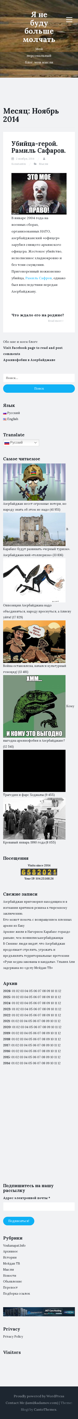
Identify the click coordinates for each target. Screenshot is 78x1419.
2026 (6, 991)
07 (39, 991)
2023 (6, 1009)
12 (59, 997)
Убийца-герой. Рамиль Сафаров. (38, 147)
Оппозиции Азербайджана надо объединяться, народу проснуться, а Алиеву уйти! (37, 611)
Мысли (43, 164)
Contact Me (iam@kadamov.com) (32, 1403)
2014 (6, 1063)
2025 (6, 997)
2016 (6, 1051)
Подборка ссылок (16, 1293)
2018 (6, 1039)
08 (44, 997)
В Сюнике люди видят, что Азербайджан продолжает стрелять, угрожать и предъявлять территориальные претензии (36, 950)
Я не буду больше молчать (39, 27)
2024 (6, 1003)
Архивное (10, 1251)
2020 (7, 1027)
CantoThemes (45, 1409)
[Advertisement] (39, 1128)
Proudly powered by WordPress (39, 1396)
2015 (6, 1057)
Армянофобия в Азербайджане (29, 360)
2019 (6, 1033)
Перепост (10, 1287)
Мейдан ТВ (11, 1263)
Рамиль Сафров (38, 278)
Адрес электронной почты (26, 1198)
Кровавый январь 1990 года (24, 842)
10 (52, 997)
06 (35, 991)
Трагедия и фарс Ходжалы (23, 795)
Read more (55, 321)
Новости (9, 1276)
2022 (6, 1015)
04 (26, 991)
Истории (10, 1257)
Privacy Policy (13, 1336)
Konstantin (18, 164)
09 (48, 997)
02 (18, 991)
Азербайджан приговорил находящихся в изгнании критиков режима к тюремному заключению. (35, 908)
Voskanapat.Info (14, 1245)
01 (13, 991)
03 (22, 991)
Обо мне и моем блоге (20, 342)
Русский (16, 442)
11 (56, 1015)
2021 (6, 1021)
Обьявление (12, 1281)
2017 (6, 1045)
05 (31, 991)
